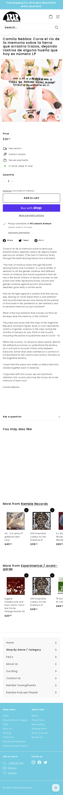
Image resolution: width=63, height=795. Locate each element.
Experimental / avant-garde (30, 567)
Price (6, 133)
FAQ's (5, 724)
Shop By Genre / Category (15, 720)
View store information (19, 232)
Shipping (7, 191)
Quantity (8, 174)
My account (37, 737)
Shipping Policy (39, 728)
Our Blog (7, 733)
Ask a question (12, 416)
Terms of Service (40, 733)
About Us (7, 728)
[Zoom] (58, 117)
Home (5, 715)
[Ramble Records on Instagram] (33, 762)
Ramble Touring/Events (14, 741)
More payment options (31, 215)
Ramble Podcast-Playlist (15, 746)
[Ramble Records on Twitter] (45, 762)
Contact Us (8, 737)
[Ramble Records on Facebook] (39, 762)
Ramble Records (34, 504)
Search (35, 715)
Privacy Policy (38, 720)
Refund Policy (38, 724)
